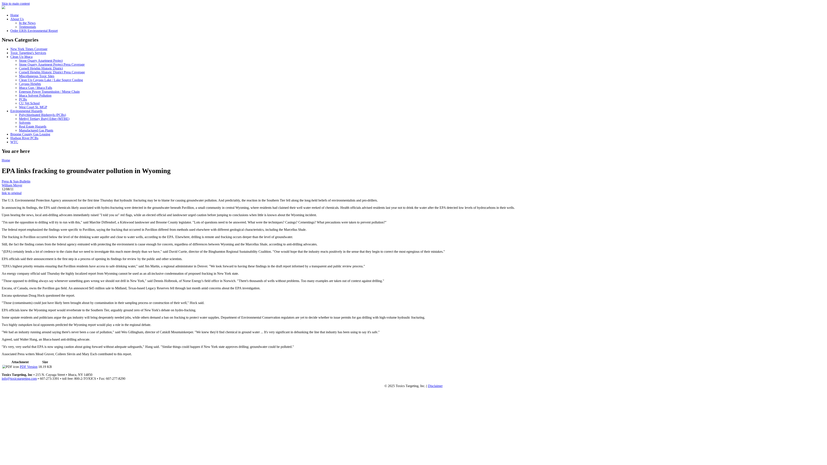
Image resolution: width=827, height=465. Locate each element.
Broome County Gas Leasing (30, 134)
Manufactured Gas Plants (36, 130)
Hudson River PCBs (24, 138)
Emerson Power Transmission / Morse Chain (49, 91)
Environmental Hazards (26, 111)
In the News (27, 23)
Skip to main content (16, 3)
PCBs (23, 99)
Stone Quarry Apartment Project (41, 60)
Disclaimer (435, 386)
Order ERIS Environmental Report (34, 31)
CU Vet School (29, 103)
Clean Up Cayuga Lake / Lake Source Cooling (51, 80)
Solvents (25, 122)
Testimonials (27, 27)
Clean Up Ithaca (21, 57)
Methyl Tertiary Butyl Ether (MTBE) (44, 119)
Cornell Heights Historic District (41, 68)
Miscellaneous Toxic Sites (36, 76)
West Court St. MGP (33, 107)
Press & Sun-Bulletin (16, 181)
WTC (14, 142)
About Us (17, 19)
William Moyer (12, 185)
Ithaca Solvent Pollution (35, 95)
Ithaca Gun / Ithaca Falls (35, 88)
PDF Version (28, 367)
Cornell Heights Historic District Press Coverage (52, 72)
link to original (12, 193)
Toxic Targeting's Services (28, 53)
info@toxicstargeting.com (19, 378)
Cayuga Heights (30, 84)
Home (14, 15)
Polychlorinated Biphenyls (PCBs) (42, 115)
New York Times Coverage (28, 49)
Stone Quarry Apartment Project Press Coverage (52, 64)
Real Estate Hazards (32, 126)
